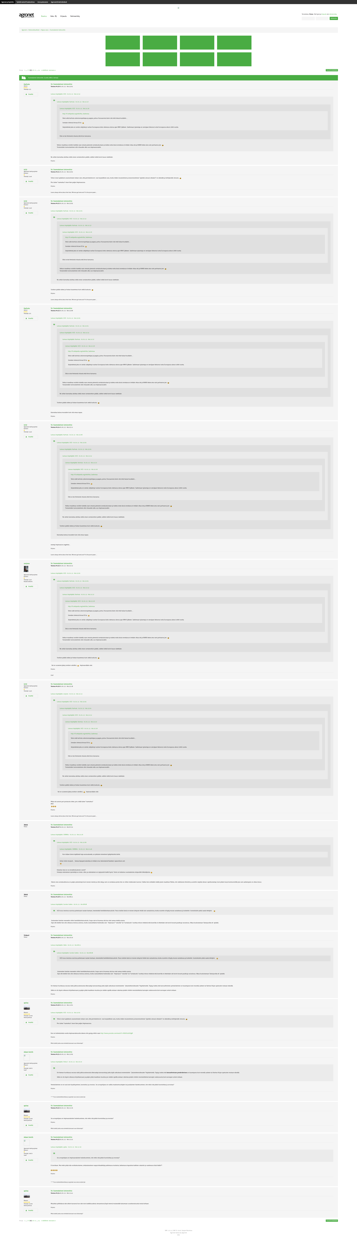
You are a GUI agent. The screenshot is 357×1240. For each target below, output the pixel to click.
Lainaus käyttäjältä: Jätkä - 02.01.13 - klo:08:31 (66, 945)
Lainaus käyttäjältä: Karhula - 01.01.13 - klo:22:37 (73, 102)
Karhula (27, 84)
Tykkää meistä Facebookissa (26, 2)
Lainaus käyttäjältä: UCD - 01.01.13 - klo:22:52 (65, 94)
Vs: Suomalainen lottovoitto (61, 84)
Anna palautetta (43, 2)
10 (33, 70)
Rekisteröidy (75, 16)
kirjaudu (324, 14)
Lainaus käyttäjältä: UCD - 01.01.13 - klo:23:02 (65, 1012)
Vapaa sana (44, 30)
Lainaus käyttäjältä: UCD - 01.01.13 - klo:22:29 (74, 108)
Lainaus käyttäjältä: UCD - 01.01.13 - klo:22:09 (71, 842)
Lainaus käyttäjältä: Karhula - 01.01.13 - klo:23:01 (66, 211)
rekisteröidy (333, 14)
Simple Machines (187, 1230)
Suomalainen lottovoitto (57, 30)
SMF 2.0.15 (168, 1230)
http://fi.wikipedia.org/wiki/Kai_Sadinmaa (75, 114)
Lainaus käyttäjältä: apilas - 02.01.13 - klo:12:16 (66, 1147)
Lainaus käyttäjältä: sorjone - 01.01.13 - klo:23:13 (66, 694)
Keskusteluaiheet (34, 30)
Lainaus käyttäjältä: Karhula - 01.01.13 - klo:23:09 (66, 435)
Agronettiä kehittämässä (59, 2)
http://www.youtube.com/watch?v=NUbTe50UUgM (117, 1033)
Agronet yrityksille (7, 2)
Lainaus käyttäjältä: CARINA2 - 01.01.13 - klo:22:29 (67, 834)
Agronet (24, 30)
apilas (26, 1003)
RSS (178, 1235)
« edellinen (44, 70)
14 (39, 70)
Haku (52, 16)
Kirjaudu (63, 16)
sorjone (27, 563)
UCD (25, 170)
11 (35, 70)
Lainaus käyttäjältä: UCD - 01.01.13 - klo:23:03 (65, 318)
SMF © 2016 (177, 1230)
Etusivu (44, 16)
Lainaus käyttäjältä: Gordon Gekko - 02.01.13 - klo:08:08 (69, 904)
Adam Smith (28, 1052)
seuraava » (52, 70)
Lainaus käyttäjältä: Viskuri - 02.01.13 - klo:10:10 (66, 1062)
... (26, 70)
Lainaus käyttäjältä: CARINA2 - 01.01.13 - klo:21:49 (76, 849)
